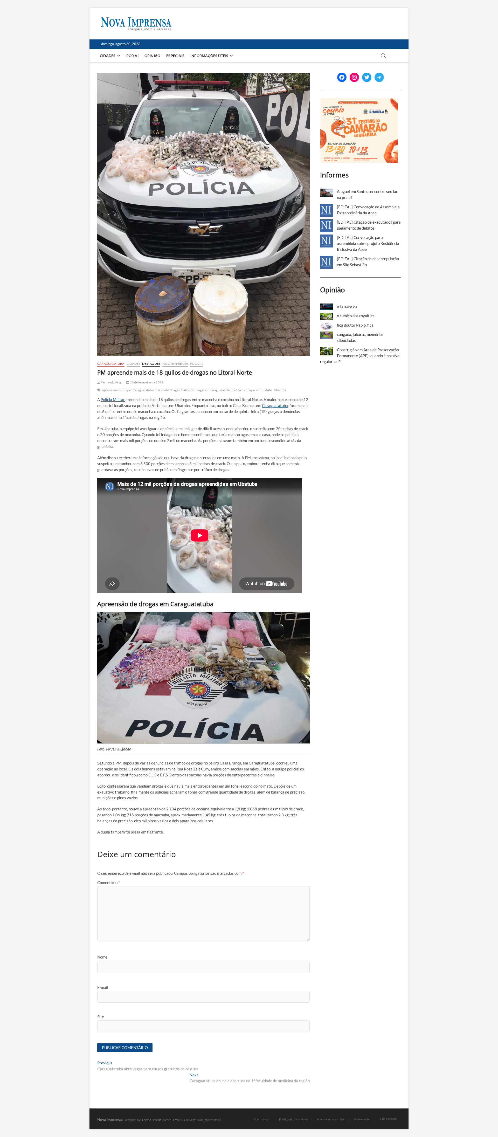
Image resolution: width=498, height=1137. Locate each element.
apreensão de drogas (116, 390)
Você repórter (362, 1119)
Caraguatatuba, (275, 405)
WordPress (171, 1120)
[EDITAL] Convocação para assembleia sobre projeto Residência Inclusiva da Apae (368, 243)
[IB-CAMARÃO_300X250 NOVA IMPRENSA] (359, 101)
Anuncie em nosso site (330, 1119)
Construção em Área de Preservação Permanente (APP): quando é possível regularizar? (360, 355)
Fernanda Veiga (111, 382)
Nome (102, 957)
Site (100, 1016)
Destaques (151, 364)
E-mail (102, 987)
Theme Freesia (151, 1120)
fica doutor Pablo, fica (355, 325)
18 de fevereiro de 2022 (146, 382)
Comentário (108, 882)
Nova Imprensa (175, 364)
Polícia (196, 364)
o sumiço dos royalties (356, 315)
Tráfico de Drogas (167, 390)
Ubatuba (280, 390)
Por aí (132, 55)
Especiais (175, 55)
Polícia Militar (113, 399)
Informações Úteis (209, 55)
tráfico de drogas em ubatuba (252, 390)
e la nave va (347, 306)
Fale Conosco (388, 1118)
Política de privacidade (293, 1119)
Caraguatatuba (111, 364)
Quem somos (261, 1119)
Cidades (107, 55)
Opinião (152, 55)
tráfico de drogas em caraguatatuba (205, 390)
